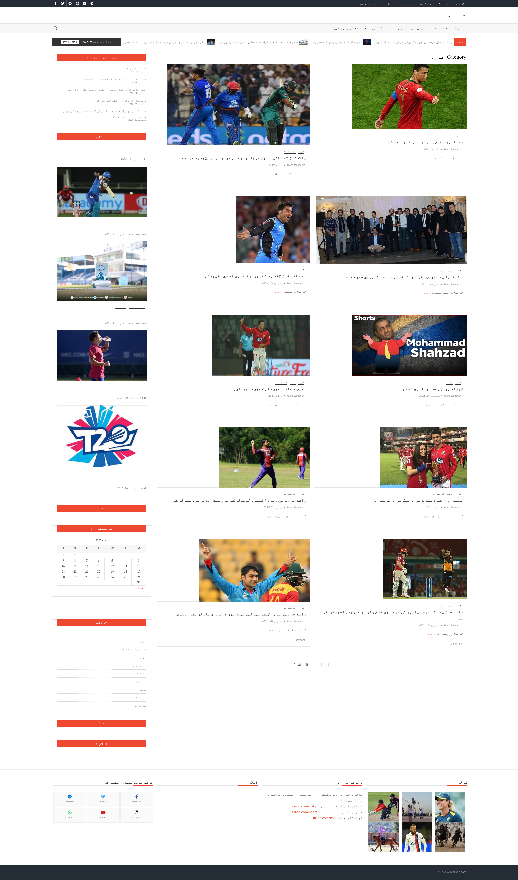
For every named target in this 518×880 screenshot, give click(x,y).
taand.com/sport (304, 812)
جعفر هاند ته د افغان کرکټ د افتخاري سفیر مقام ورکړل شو (210, 42)
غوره (458, 135)
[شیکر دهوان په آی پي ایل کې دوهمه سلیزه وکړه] (162, 42)
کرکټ (293, 382)
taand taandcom (453, 149)
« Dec (142, 588)
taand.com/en (323, 818)
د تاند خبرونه (136, 68)
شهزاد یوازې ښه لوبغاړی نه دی (432, 388)
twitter (103, 802)
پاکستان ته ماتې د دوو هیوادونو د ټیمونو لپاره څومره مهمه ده (242, 157)
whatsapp (69, 818)
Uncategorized (135, 147)
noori (143, 398)
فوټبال (140, 386)
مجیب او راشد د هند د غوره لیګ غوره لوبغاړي (418, 500)
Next (297, 664)
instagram (136, 818)
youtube (103, 818)
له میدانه (443, 3)
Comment (456, 644)
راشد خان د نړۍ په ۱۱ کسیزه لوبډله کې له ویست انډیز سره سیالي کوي (238, 500)
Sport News (137, 306)
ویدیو (411, 3)
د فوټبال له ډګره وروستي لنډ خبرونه (288, 42)
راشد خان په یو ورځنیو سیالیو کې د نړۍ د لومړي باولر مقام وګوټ (241, 614)
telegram (70, 802)
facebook (136, 802)
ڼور (434, 157)
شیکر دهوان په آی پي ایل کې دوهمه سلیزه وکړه (125, 42)
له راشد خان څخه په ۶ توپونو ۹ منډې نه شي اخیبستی (255, 276)
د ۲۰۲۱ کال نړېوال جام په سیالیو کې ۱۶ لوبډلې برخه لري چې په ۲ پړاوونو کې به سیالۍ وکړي (389, 42)
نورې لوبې (426, 3)
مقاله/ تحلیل (395, 3)
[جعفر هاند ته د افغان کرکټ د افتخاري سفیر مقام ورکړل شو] (254, 42)
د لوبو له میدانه (134, 649)
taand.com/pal (303, 806)
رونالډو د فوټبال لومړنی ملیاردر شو (425, 142)
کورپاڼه (459, 3)
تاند (456, 15)
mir (144, 159)
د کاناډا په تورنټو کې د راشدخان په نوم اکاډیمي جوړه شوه (404, 277)
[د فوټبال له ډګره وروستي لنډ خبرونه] (318, 42)
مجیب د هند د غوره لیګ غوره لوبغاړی (270, 388)
